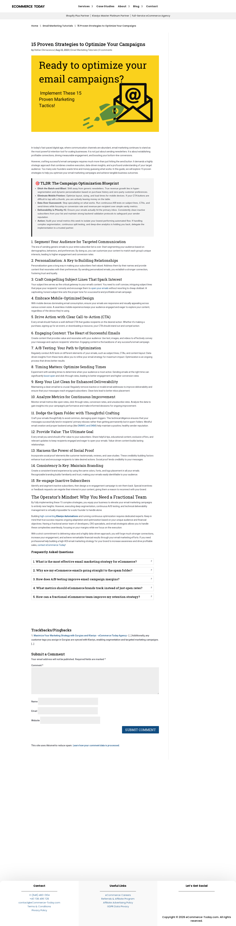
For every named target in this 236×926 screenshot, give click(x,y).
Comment (37, 665)
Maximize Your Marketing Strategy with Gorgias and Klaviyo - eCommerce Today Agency (80, 635)
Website (35, 720)
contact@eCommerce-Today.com (39, 902)
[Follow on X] (225, 899)
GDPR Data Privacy (118, 906)
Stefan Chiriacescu (44, 50)
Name (34, 701)
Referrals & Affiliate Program (118, 898)
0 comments (105, 50)
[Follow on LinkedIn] (168, 899)
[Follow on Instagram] (182, 899)
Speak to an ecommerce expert (169, 869)
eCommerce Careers (118, 895)
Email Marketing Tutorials (84, 50)
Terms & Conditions (39, 906)
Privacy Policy (39, 910)
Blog (136, 6)
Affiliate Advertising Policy (118, 902)
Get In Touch (207, 6)
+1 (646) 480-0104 (39, 895)
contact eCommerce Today (51, 545)
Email (34, 711)
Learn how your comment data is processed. (96, 745)
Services (84, 6)
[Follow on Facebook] (196, 899)
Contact (152, 6)
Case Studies (105, 6)
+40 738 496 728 (39, 898)
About (122, 6)
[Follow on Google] (210, 899)
